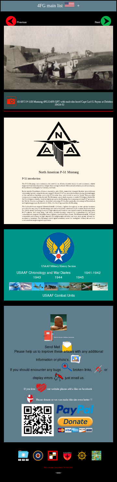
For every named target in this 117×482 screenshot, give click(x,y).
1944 (58, 277)
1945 (80, 277)
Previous (21, 22)
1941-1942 (92, 272)
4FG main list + (58, 5)
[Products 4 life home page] (95, 458)
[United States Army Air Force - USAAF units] (58, 286)
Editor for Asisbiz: (64, 337)
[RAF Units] (37, 458)
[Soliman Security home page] (66, 458)
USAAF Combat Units (59, 295)
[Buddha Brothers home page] (80, 458)
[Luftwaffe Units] (51, 458)
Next (98, 22)
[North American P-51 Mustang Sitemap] (22, 458)
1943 (37, 277)
